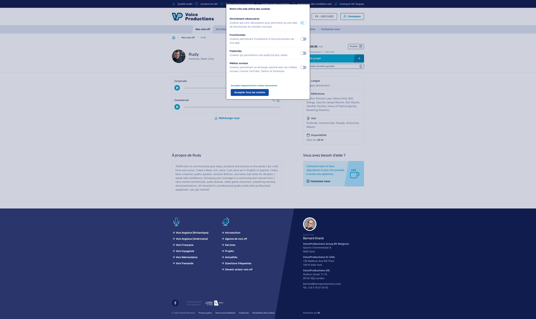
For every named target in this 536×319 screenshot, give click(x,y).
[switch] (303, 23)
